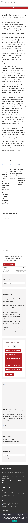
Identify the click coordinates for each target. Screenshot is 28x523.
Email (4, 244)
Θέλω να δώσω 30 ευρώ (13, 362)
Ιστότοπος (5, 250)
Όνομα (5, 239)
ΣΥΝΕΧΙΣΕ (9, 374)
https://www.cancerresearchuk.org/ (11, 150)
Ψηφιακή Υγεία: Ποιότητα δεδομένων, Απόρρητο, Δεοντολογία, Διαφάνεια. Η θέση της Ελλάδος (22, 177)
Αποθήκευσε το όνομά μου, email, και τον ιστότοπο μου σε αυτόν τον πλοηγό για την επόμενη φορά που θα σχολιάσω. (13, 258)
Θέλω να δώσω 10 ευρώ (13, 354)
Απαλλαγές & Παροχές (8, 492)
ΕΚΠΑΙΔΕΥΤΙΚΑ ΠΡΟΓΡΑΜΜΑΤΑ (9, 506)
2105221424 (5, 474)
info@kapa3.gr (12, 474)
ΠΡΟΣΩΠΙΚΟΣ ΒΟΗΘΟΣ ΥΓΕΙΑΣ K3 (10, 503)
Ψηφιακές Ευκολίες (7, 496)
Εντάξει (14, 520)
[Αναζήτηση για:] (14, 283)
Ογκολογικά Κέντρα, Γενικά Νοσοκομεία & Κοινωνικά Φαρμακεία (13, 494)
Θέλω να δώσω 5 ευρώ (13, 350)
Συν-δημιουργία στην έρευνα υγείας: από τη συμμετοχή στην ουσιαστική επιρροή (13, 307)
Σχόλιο (5, 221)
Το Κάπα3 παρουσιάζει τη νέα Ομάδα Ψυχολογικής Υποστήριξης (14, 173)
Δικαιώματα (5, 490)
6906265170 (8, 478)
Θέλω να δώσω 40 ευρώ (13, 366)
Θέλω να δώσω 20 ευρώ (13, 358)
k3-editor (16, 17)
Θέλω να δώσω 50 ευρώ (13, 369)
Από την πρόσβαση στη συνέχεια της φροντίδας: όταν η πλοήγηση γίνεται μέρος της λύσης (13, 299)
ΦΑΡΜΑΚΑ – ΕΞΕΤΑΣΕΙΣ (12, 18)
